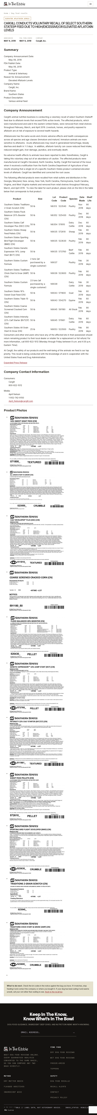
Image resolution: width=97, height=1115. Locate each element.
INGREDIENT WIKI (13, 1092)
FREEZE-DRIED (57, 1063)
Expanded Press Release (15, 363)
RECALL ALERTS (58, 1087)
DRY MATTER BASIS (13, 1081)
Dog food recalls (19, 13)
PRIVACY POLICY (58, 1097)
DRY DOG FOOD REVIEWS (62, 1052)
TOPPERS (54, 1069)
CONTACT (54, 1092)
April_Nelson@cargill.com (21, 401)
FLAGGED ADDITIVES (14, 1087)
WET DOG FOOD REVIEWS (62, 1058)
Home (6, 13)
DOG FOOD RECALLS (60, 1081)
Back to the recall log (53, 992)
